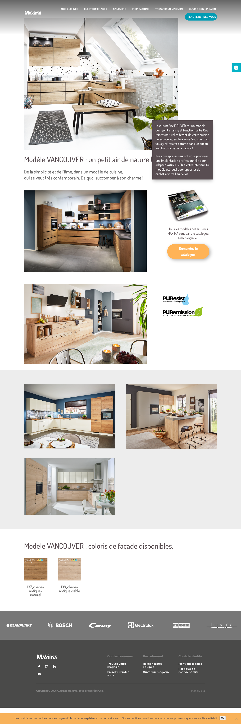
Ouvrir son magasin (202, 9)
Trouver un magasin (169, 9)
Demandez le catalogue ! (188, 251)
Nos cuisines (69, 9)
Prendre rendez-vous (201, 16)
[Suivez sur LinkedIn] (54, 667)
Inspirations (140, 9)
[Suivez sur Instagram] (47, 667)
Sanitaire (119, 9)
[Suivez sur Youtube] (39, 674)
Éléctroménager (95, 9)
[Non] (236, 719)
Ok (222, 718)
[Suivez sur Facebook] (39, 667)
